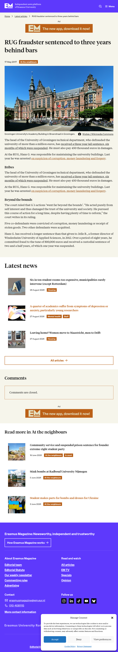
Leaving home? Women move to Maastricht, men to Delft (65, 332)
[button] (112, 617)
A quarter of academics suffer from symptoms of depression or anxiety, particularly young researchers (69, 308)
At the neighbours (28, 61)
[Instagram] (63, 601)
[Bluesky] (93, 601)
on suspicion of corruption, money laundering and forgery (68, 158)
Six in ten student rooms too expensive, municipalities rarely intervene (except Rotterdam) (67, 282)
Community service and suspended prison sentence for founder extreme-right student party (69, 447)
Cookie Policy (70, 646)
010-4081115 (16, 606)
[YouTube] (86, 601)
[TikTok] (78, 601)
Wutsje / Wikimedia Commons (97, 134)
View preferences (102, 639)
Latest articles (21, 16)
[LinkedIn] (71, 601)
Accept (55, 639)
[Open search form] (100, 6)
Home (7, 16)
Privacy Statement (84, 646)
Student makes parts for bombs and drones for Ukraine (64, 498)
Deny (78, 639)
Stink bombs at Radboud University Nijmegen (58, 471)
